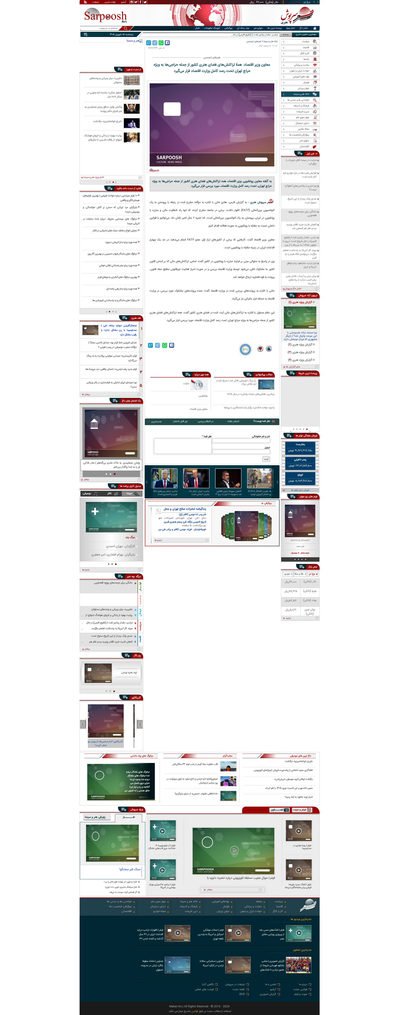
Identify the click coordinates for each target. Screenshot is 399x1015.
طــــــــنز (129, 817)
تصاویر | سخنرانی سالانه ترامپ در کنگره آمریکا (212, 963)
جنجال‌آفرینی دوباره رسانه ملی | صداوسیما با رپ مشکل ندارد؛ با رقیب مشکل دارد (119, 330)
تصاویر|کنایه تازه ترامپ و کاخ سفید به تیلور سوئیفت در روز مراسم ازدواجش (192, 781)
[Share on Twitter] (148, 42)
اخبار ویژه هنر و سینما (94, 177)
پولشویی (203, 395)
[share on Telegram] (154, 42)
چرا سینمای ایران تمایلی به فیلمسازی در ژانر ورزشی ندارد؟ (111, 384)
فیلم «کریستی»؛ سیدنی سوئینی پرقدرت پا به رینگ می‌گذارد (111, 358)
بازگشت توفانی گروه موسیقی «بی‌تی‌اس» (293, 779)
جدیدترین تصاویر (302, 950)
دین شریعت (191, 911)
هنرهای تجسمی (254, 41)
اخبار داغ (303, 28)
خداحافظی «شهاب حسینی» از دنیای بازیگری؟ (196, 794)
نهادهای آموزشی (220, 902)
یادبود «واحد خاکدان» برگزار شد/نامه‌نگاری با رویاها (249, 408)
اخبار (197, 28)
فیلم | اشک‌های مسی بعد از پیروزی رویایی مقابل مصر (271, 934)
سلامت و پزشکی (253, 907)
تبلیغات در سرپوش (235, 984)
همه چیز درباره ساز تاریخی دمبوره (121, 242)
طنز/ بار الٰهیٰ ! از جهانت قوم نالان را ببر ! (120, 882)
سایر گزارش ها (293, 367)
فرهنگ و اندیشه (188, 907)
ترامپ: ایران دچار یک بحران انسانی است (199, 493)
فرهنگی (140, 612)
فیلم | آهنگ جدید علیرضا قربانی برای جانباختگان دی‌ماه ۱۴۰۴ (298, 886)
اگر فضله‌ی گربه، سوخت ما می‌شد (123, 892)
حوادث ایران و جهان (251, 911)
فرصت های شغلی (204, 989)
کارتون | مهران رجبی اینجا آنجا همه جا (111, 741)
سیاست (279, 902)
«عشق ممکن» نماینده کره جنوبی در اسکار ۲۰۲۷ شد (104, 94)
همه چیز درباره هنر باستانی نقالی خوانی (118, 265)
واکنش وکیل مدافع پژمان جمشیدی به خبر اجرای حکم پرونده (103, 109)
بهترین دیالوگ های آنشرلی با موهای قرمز (117, 277)
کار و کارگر (278, 911)
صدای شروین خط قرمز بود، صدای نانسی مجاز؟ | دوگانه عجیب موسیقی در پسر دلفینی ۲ (112, 345)
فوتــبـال (140, 586)
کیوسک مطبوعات (212, 28)
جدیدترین (156, 421)
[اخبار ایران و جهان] (296, 25)
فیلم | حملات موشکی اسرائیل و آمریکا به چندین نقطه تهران (211, 934)
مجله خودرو (159, 911)
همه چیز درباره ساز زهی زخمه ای (121, 289)
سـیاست (140, 626)
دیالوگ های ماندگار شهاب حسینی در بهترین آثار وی (112, 254)
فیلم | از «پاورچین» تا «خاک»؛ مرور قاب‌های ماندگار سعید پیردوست (161, 847)
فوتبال (226, 907)
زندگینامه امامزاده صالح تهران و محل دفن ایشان (185, 509)
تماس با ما (270, 984)
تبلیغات (95, 2)
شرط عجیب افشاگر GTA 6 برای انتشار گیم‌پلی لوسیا (260, 493)
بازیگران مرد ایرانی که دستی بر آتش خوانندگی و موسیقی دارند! (111, 209)
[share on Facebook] (167, 42)
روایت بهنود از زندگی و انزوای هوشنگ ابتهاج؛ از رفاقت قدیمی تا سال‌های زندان (103, 137)
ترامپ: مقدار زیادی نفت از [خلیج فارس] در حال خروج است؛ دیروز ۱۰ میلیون (241, 35)
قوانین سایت (300, 989)
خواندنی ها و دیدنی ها (119, 902)
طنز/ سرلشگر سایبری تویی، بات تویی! (121, 887)
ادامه (87, 570)
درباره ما (303, 984)
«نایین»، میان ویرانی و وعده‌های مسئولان (106, 80)
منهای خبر (258, 28)
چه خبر (131, 576)
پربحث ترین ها (274, 28)
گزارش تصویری (268, 994)
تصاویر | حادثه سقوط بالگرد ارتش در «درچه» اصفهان (152, 965)
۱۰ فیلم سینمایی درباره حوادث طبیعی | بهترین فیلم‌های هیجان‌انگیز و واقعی (111, 198)
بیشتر (87, 394)
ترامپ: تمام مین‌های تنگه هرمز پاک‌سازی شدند (165, 493)
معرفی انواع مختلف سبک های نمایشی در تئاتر (115, 231)
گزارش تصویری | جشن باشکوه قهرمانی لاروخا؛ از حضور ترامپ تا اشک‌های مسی (272, 966)
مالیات (186, 383)
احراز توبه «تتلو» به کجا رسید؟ (299, 797)
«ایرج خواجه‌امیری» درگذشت (107, 121)
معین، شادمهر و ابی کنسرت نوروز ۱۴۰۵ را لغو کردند (289, 788)
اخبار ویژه (290, 28)
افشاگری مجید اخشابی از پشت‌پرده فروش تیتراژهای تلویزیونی (283, 770)
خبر (312, 153)
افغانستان (127, 911)
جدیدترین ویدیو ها (301, 919)
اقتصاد (140, 639)
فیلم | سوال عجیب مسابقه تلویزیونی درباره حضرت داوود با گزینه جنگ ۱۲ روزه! (241, 878)
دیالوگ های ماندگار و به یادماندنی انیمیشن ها (114, 300)
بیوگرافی (228, 28)
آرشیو (123, 2)
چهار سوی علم (158, 902)
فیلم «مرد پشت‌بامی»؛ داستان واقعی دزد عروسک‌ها (111, 369)
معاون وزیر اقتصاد (199, 409)
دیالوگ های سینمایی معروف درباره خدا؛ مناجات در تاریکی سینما (111, 221)
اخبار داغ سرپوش (292, 289)
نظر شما (207, 436)
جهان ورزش (223, 911)
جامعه (259, 902)
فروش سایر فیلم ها (300, 490)
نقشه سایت (239, 989)
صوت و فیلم (300, 994)
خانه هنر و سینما (271, 41)
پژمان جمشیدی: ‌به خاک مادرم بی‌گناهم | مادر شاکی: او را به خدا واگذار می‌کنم (111, 465)
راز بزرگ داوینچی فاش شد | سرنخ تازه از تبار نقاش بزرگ (236, 382)
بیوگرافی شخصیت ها (120, 907)
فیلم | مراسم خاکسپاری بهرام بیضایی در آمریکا (162, 886)
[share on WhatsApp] (161, 42)
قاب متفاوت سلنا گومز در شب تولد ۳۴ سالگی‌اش (195, 764)
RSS (242, 994)
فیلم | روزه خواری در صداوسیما (302, 847)
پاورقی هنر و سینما (95, 817)
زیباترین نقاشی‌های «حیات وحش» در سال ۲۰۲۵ (251, 394)
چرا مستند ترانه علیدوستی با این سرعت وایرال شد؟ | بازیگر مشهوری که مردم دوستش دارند (300, 336)
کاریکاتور (136, 697)
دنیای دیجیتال (158, 907)
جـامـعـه (140, 599)
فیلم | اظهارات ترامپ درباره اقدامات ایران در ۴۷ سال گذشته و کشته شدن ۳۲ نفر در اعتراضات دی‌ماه (150, 935)
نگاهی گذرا (208, 984)
